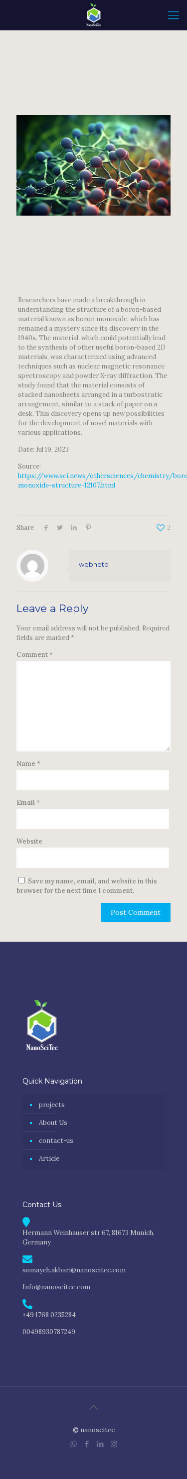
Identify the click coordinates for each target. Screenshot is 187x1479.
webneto (94, 564)
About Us (53, 1122)
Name (28, 763)
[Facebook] (87, 1444)
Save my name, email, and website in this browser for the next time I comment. (86, 886)
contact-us (56, 1140)
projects (52, 1105)
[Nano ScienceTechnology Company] (93, 14)
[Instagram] (114, 1444)
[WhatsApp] (73, 1444)
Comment (34, 654)
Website (29, 841)
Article (49, 1158)
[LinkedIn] (100, 1444)
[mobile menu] (173, 14)
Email (28, 802)
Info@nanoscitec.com (56, 1287)
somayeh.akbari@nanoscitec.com (74, 1270)
